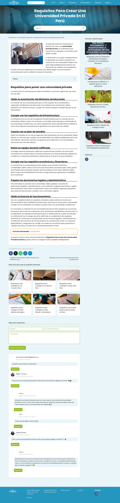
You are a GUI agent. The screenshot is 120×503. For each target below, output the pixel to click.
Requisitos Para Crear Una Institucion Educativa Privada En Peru (64, 258)
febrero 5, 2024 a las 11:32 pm (27, 417)
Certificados (85, 2)
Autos (61, 2)
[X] (16, 253)
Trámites (71, 2)
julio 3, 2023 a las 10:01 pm (26, 454)
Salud (107, 2)
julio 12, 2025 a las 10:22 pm (23, 359)
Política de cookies (32, 492)
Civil (52, 2)
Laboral (97, 2)
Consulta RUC (35, 231)
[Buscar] (43, 2)
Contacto (80, 490)
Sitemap (29, 497)
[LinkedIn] (25, 253)
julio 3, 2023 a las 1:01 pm (23, 435)
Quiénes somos (65, 490)
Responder (15, 369)
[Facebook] (11, 253)
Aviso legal (30, 494)
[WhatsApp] (20, 253)
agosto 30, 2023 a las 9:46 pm (27, 396)
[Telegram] (30, 253)
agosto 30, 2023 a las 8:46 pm (24, 376)
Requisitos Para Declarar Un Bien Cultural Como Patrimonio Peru (24, 258)
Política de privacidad (33, 490)
